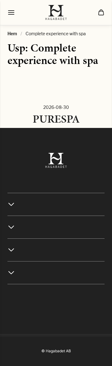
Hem (12, 33)
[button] (101, 12)
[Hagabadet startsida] (56, 12)
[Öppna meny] (11, 12)
